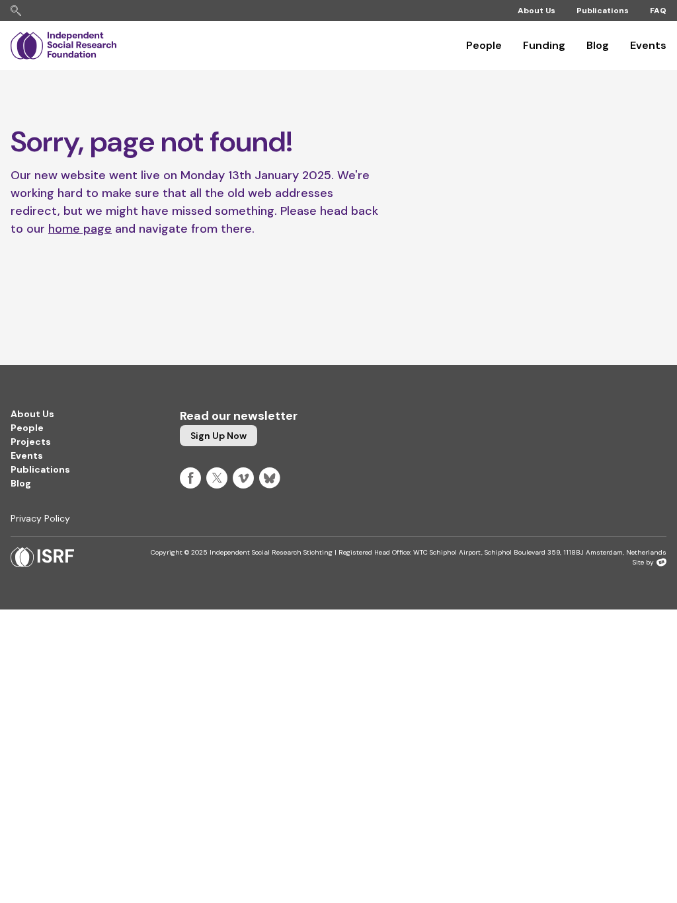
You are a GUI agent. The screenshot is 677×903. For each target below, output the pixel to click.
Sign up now (218, 436)
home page (80, 229)
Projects (31, 442)
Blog (597, 45)
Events (648, 45)
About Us (536, 10)
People (484, 45)
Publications (603, 10)
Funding (544, 45)
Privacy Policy (40, 518)
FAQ (658, 10)
